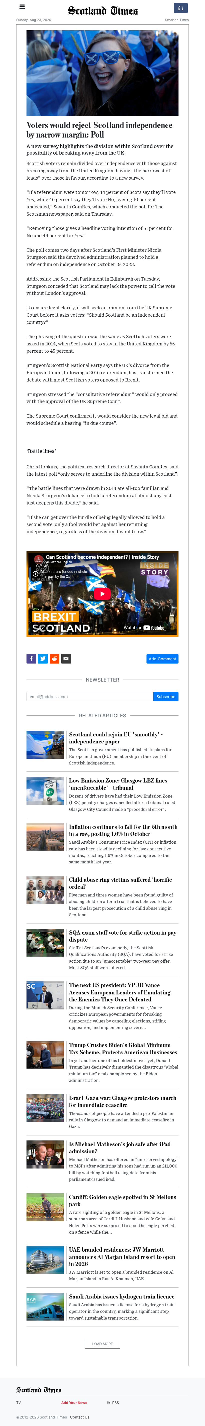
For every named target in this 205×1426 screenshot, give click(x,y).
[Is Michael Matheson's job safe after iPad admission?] (45, 1153)
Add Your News (74, 1402)
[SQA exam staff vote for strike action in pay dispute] (45, 942)
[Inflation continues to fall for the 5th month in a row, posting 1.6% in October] (45, 836)
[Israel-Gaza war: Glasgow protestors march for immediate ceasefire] (45, 1107)
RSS (115, 1402)
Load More (102, 1344)
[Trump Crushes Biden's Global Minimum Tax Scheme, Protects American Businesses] (45, 1055)
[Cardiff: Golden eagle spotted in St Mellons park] (45, 1206)
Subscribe (165, 696)
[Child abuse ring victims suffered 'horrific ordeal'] (45, 889)
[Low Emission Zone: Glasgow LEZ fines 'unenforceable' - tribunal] (45, 790)
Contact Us (80, 1417)
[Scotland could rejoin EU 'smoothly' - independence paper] (45, 744)
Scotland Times (103, 10)
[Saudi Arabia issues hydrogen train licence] (45, 1306)
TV (18, 1402)
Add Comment (162, 658)
